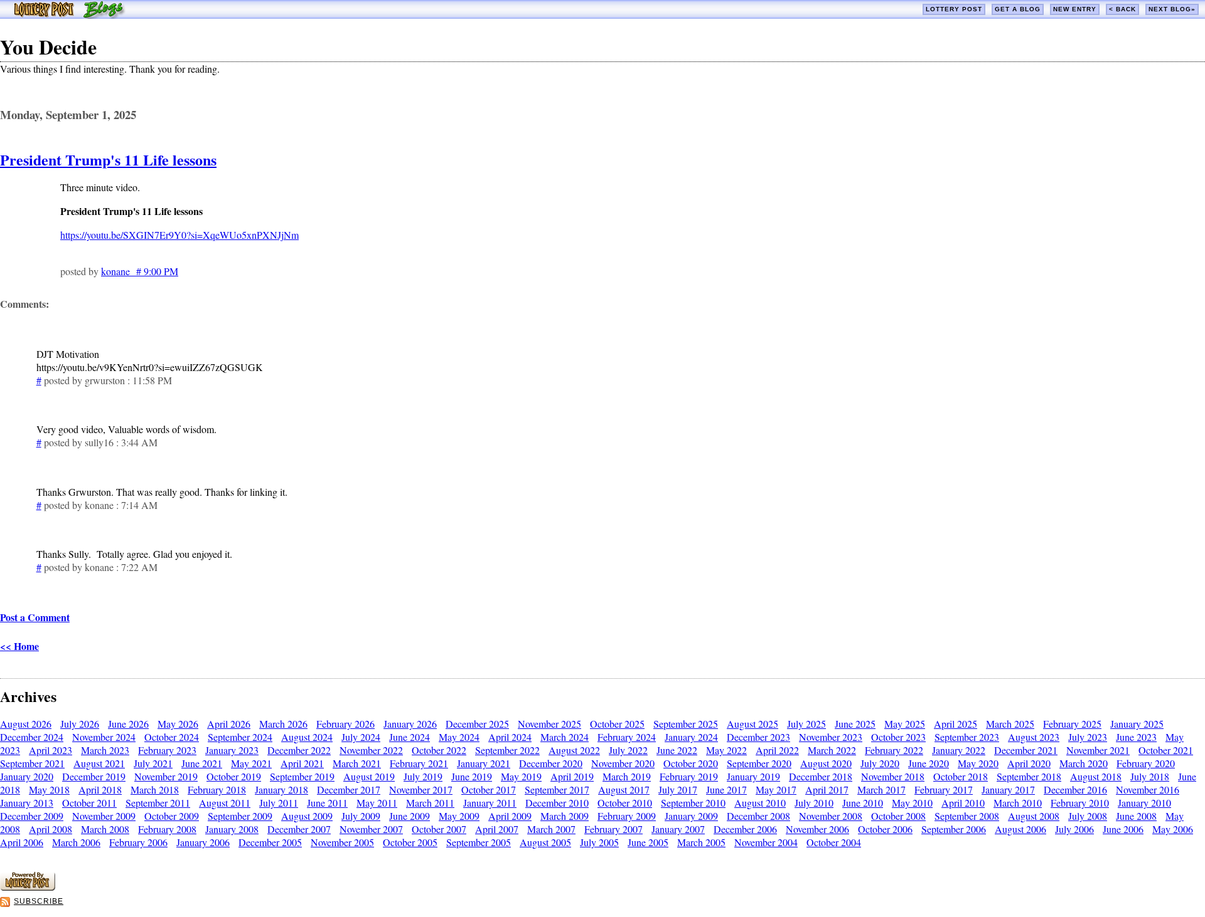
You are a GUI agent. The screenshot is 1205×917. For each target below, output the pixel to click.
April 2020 (1029, 763)
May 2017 (776, 789)
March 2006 (76, 842)
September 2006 (953, 829)
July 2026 (79, 723)
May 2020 (978, 763)
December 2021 (1026, 750)
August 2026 (25, 723)
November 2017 (421, 789)
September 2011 (158, 802)
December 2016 (1075, 789)
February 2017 (943, 789)
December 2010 (557, 802)
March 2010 (1017, 802)
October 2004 (833, 842)
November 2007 (371, 829)
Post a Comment (35, 617)
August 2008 (1033, 815)
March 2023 (105, 750)
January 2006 (203, 842)
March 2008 (105, 829)
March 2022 (832, 750)
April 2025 (955, 723)
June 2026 (128, 723)
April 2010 (963, 802)
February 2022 (894, 750)
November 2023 (830, 736)
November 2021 (1098, 750)
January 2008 (232, 829)
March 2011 (430, 802)
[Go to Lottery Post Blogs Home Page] (69, 14)
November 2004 (766, 842)
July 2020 (879, 763)
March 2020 (1083, 763)
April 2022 (777, 750)
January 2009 (691, 815)
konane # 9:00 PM (139, 271)
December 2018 (820, 776)
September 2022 (507, 750)
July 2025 (806, 723)
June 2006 (1123, 829)
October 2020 (690, 763)
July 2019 (423, 776)
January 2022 (958, 750)
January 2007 (678, 829)
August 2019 (369, 776)
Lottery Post (954, 9)
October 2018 (960, 776)
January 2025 (1137, 723)
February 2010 (1080, 802)
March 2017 (881, 789)
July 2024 (360, 736)
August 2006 (1020, 829)
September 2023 (967, 736)
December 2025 (477, 723)
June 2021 (201, 763)
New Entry (1074, 9)
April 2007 (496, 829)
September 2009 (240, 815)
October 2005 (410, 842)
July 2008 (1087, 815)
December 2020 (550, 763)
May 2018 (49, 789)
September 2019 (302, 776)
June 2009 (409, 815)
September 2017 (557, 789)
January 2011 (490, 802)
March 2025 (1010, 723)
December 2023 (758, 736)
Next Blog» (1172, 9)
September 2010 (693, 802)
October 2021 (1165, 750)
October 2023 (898, 736)
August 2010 (760, 802)
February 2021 (419, 763)
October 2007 (439, 829)
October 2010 (624, 802)
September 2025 (685, 723)
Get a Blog (1018, 9)
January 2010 (1144, 802)
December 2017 (348, 789)
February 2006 (138, 842)
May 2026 (178, 723)
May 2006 (1172, 829)
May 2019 (521, 776)
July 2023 (1087, 736)
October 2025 (617, 723)
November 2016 (1147, 789)
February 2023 (167, 750)
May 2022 (726, 750)
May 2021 (251, 763)
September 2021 (32, 763)
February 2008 (167, 829)
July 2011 (278, 802)
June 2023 (1136, 736)
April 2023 (50, 750)
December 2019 (94, 776)
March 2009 (564, 815)
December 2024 (31, 736)
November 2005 (342, 842)
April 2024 (510, 736)
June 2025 (855, 723)
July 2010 (814, 802)
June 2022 (676, 750)
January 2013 (26, 802)
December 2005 (270, 842)
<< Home (19, 646)
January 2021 (483, 763)
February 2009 (626, 815)
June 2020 (928, 763)
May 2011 (376, 802)
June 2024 (409, 736)
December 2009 (31, 815)
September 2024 (240, 736)
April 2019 (572, 776)
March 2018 (155, 789)
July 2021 (153, 763)
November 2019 (166, 776)
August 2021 (99, 763)
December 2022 (299, 750)
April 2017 (827, 789)
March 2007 (551, 829)
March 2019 (626, 776)
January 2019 (753, 776)
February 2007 (613, 829)
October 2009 (171, 815)
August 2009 (307, 815)
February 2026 (345, 723)
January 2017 (1008, 789)
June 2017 (726, 789)
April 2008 (50, 829)
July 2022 (628, 750)
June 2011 (327, 802)
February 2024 (626, 736)
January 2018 (281, 789)
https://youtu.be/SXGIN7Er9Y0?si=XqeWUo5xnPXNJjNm (179, 234)
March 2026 (283, 723)
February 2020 (1146, 763)
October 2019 (233, 776)
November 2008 (830, 815)
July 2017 (677, 789)
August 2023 (1033, 736)
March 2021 (357, 763)
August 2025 (752, 723)
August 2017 (624, 789)
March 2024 (564, 736)
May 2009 (459, 815)
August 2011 (224, 802)
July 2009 (360, 815)
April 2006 (21, 842)
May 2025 (904, 723)
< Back (1122, 9)
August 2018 (1096, 776)
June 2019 (471, 776)
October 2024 (171, 736)
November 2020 (623, 763)
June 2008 (1136, 815)
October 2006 (885, 829)
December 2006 (745, 829)
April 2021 (302, 763)
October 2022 (439, 750)
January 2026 (410, 723)
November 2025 (549, 723)
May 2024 (459, 736)
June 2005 (648, 842)
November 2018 (892, 776)
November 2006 (817, 829)
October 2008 (898, 815)
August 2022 (574, 750)
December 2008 (758, 815)
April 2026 (228, 723)
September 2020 (759, 763)
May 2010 (912, 802)
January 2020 (26, 776)
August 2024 (307, 736)
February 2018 (217, 789)
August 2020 (826, 763)
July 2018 (1149, 776)
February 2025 (1072, 723)
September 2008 (967, 815)
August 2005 (545, 842)
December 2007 (299, 829)
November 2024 (104, 736)
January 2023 (232, 750)
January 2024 (691, 736)
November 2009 (104, 815)
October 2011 (89, 802)
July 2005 (599, 842)
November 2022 (371, 750)
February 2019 (689, 776)
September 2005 (478, 842)
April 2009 (510, 815)
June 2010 (862, 802)
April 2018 (100, 789)
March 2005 (701, 842)
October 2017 (488, 789)
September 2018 (1029, 776)
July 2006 (1074, 829)
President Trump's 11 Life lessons (108, 159)
